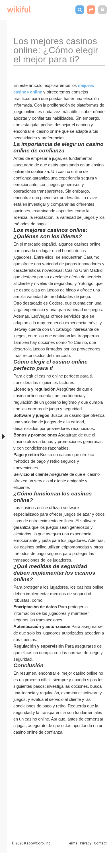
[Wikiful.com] (19, 9)
